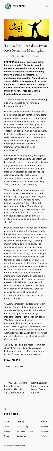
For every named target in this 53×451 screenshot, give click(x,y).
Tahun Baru (18, 366)
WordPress (20, 445)
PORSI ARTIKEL (19, 6)
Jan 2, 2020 (9, 56)
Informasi (35, 56)
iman (8, 366)
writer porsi (24, 56)
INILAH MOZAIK (12, 360)
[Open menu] (47, 6)
